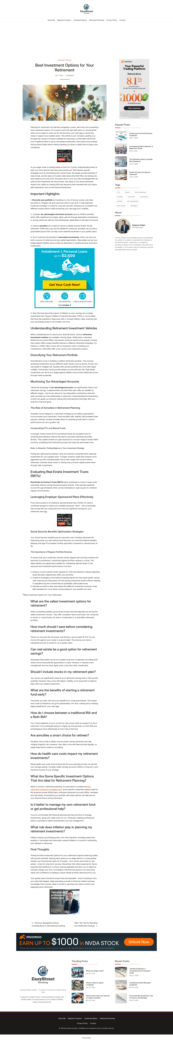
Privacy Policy (86, 1038)
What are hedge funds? (95, 971)
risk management (132, 201)
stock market (121, 206)
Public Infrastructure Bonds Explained (139, 173)
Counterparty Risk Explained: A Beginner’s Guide (141, 147)
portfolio (119, 201)
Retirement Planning (64, 60)
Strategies (133, 206)
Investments (144, 197)
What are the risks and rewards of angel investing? (98, 997)
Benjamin (71, 75)
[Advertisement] (86, 39)
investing (120, 197)
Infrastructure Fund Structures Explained (140, 134)
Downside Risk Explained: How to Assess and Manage (141, 997)
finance (127, 192)
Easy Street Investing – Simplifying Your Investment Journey (82, 1028)
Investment (131, 197)
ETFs (118, 192)
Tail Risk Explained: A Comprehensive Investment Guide (139, 971)
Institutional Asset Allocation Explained (140, 984)
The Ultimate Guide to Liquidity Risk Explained (141, 160)
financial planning (140, 192)
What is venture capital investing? (94, 984)
